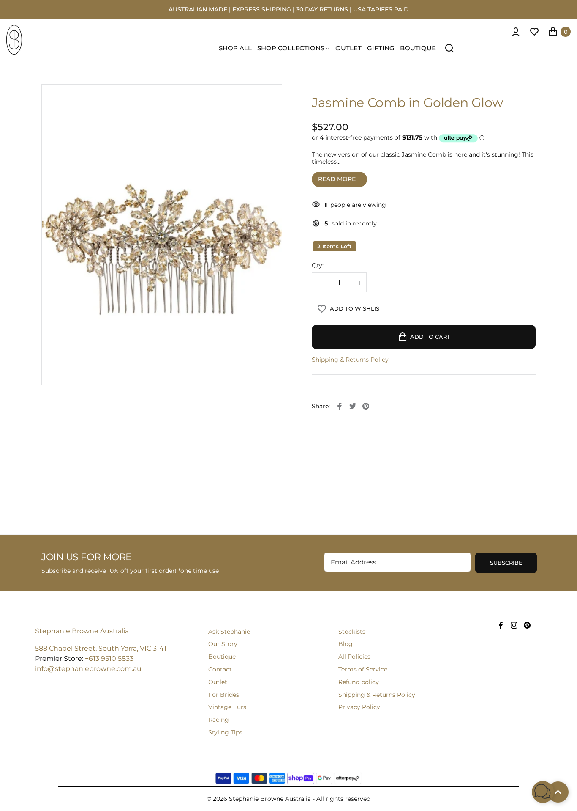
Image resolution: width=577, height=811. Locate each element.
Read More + (339, 179)
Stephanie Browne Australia (82, 631)
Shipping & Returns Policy (350, 359)
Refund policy (358, 682)
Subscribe (506, 562)
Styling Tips (225, 732)
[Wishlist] (534, 32)
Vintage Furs (227, 707)
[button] (543, 792)
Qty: (318, 265)
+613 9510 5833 (109, 658)
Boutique (222, 656)
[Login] (516, 32)
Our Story (222, 644)
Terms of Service (362, 669)
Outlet (217, 682)
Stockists (351, 631)
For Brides (223, 694)
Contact (220, 669)
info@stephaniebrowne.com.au (88, 669)
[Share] (339, 406)
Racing (218, 719)
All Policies (354, 656)
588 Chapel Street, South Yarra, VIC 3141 (100, 648)
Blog (345, 644)
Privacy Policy (359, 707)
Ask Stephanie (229, 631)
